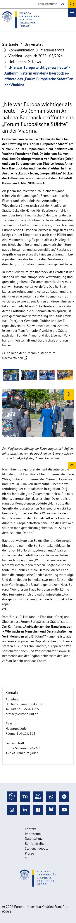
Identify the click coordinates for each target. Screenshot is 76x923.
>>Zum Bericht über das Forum (24, 661)
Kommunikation (21, 50)
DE (62, 4)
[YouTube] (64, 810)
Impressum (33, 834)
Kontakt (30, 829)
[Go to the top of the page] (26, 858)
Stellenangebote (36, 848)
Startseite (10, 44)
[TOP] (72, 465)
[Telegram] (64, 796)
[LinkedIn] (25, 810)
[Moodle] (25, 796)
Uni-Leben (17, 61)
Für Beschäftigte (47, 4)
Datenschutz (34, 838)
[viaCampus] (12, 796)
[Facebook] (38, 810)
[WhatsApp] (51, 796)
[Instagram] (12, 810)
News (36, 61)
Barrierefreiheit (35, 843)
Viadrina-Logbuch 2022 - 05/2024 (35, 55)
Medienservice (53, 50)
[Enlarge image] (69, 394)
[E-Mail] (38, 796)
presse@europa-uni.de (22, 714)
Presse (29, 853)
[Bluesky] (51, 810)
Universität (34, 44)
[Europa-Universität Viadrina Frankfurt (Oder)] (20, 19)
